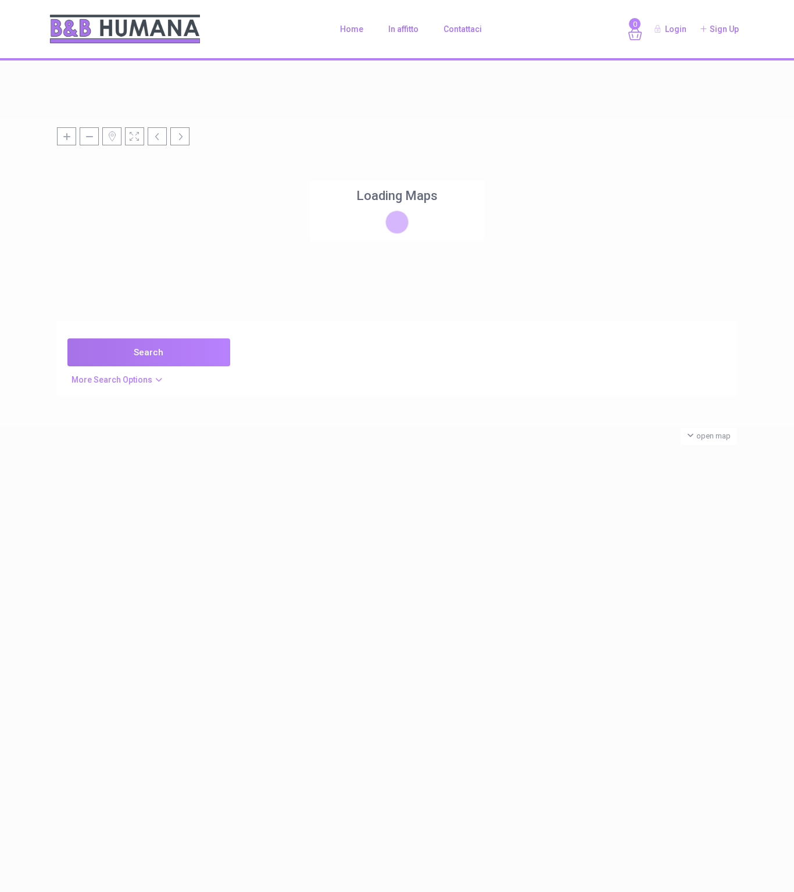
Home (351, 29)
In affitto (403, 29)
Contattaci (463, 29)
